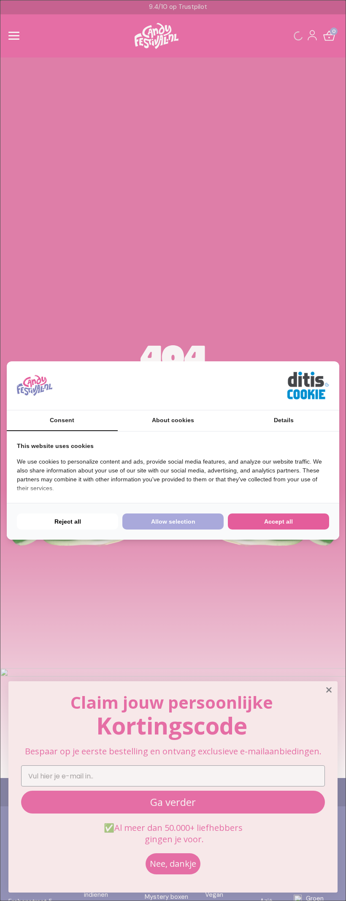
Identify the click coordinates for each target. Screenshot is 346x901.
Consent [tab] (62, 420)
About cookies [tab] (173, 420)
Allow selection (173, 521)
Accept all (278, 521)
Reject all (67, 521)
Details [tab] (284, 420)
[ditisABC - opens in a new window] (308, 385)
